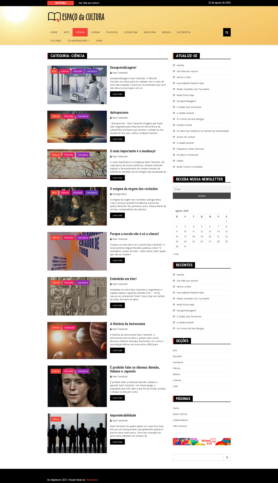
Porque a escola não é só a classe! (134, 234)
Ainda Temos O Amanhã (189, 166)
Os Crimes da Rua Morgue (190, 119)
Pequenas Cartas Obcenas (190, 148)
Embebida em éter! (123, 279)
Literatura (130, 32)
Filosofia (111, 32)
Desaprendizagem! (123, 67)
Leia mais (117, 94)
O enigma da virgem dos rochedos (134, 189)
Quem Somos (180, 414)
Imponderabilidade (123, 415)
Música (166, 32)
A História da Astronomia (127, 324)
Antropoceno (119, 113)
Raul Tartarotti (120, 72)
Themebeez (92, 479)
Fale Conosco (180, 426)
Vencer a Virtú (184, 77)
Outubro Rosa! (184, 124)
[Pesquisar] (227, 457)
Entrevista (183, 32)
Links (99, 40)
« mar (176, 254)
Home (54, 32)
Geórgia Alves (119, 194)
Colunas (56, 40)
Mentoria (150, 32)
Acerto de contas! (186, 136)
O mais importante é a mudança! (133, 151)
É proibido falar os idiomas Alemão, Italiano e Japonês (135, 369)
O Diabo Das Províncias (189, 107)
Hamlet (180, 65)
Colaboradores (77, 40)
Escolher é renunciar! (187, 154)
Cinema (95, 32)
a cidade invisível (185, 113)
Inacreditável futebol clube (190, 83)
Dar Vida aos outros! (89, 3)
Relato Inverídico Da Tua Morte (193, 89)
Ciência (80, 32)
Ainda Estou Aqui (185, 95)
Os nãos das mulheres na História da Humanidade (203, 130)
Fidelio (180, 160)
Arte (66, 32)
